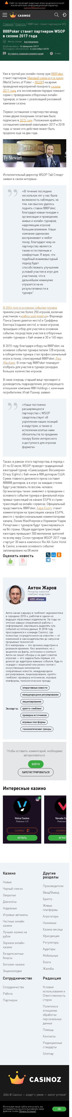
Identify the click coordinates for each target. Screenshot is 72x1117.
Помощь (48, 1030)
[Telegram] (48, 559)
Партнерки (10, 1000)
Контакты (49, 1036)
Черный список (13, 888)
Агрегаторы (50, 916)
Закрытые (9, 895)
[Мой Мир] (53, 554)
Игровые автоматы (15, 915)
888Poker (57, 74)
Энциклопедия (12, 971)
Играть (22, 837)
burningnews (31, 41)
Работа (7, 993)
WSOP (39, 82)
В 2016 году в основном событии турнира (30, 308)
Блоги (47, 962)
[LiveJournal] (48, 554)
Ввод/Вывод (51, 892)
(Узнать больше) (27, 1111)
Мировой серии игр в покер (45, 78)
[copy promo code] (28, 830)
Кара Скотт (44, 508)
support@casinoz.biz (34, 7)
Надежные (10, 908)
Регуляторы (51, 942)
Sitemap (48, 1053)
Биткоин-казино (14, 964)
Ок (59, 1108)
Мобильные (50, 955)
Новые (7, 882)
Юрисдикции (51, 936)
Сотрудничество (13, 987)
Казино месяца (53, 929)
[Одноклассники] (59, 554)
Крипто (47, 899)
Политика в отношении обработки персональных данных (52, 1014)
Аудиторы (49, 949)
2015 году (26, 120)
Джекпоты (10, 902)
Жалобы (48, 968)
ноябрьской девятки (33, 316)
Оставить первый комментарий (25, 53)
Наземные (49, 923)
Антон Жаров (42, 587)
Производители (53, 886)
